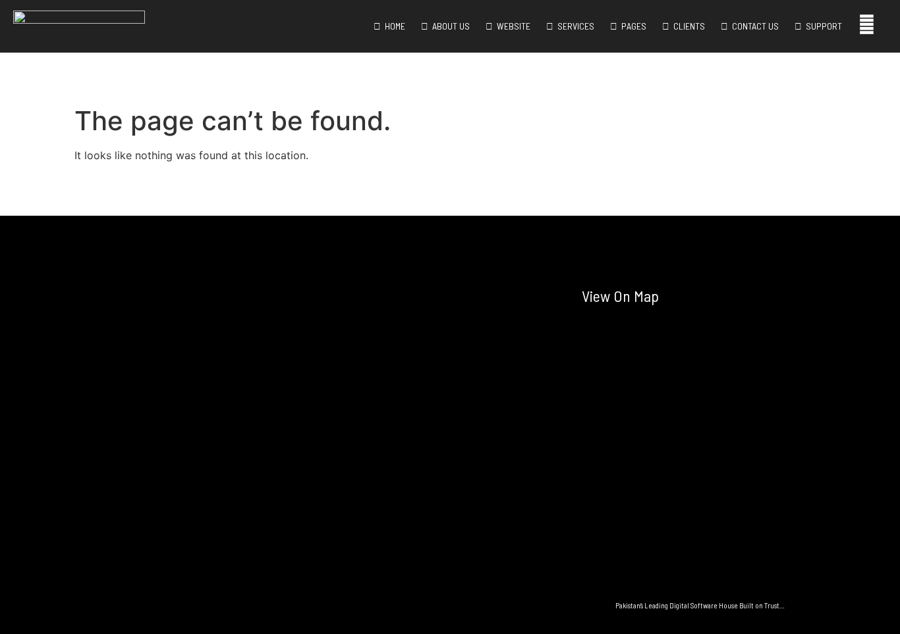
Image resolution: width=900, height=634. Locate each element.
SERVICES (573, 26)
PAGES (631, 26)
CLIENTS (687, 26)
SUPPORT (822, 26)
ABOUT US (449, 26)
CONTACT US (753, 26)
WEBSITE (511, 26)
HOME (393, 26)
